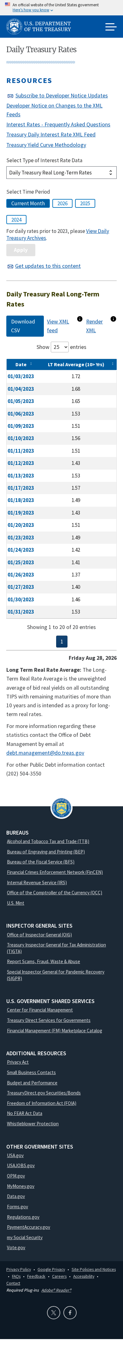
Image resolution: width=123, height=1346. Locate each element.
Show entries (61, 347)
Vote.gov (16, 1247)
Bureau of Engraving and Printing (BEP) (46, 852)
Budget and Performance (32, 1083)
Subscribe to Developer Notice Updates (61, 95)
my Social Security (25, 1237)
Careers (59, 1276)
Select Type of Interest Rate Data (44, 160)
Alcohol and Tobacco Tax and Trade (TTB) (48, 841)
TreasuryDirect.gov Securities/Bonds (44, 1093)
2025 (85, 203)
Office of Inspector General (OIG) (39, 935)
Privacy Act (18, 1062)
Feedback (36, 1276)
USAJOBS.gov (21, 1165)
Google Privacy (51, 1269)
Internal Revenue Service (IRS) (37, 882)
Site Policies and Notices (94, 1269)
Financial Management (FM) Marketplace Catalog (54, 1031)
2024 (16, 219)
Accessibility (83, 1276)
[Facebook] (70, 1312)
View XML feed (58, 326)
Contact (13, 1283)
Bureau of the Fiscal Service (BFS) (40, 862)
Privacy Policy (18, 1269)
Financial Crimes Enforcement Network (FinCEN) (55, 872)
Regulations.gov (23, 1217)
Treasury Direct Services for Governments (49, 1020)
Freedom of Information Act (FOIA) (41, 1103)
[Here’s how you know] (61, 7)
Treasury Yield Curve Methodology (46, 144)
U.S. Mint (15, 903)
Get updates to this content (48, 265)
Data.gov (16, 1196)
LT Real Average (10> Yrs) (76, 364)
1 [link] (62, 641)
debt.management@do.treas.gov (45, 752)
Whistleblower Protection (33, 1124)
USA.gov (15, 1155)
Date (20, 364)
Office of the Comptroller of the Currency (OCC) (54, 893)
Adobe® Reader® (56, 1290)
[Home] (41, 28)
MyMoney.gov (20, 1186)
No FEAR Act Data (24, 1113)
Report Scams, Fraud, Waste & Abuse (43, 961)
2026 (62, 203)
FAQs (16, 1276)
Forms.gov (17, 1207)
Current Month (28, 203)
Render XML (94, 326)
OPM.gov (16, 1176)
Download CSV (23, 326)
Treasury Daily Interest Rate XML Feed (51, 134)
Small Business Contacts (31, 1072)
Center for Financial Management (40, 1010)
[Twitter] (53, 1312)
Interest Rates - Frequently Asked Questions (58, 124)
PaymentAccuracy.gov (28, 1227)
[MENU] (111, 27)
